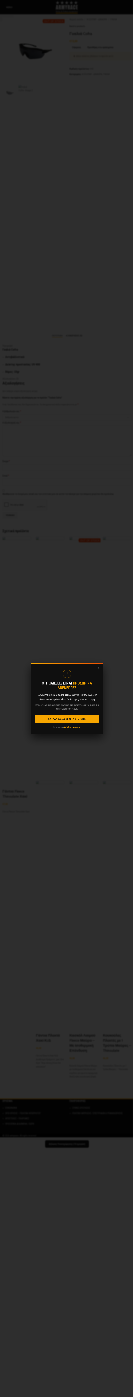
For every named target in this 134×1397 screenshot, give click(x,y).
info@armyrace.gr (72, 727)
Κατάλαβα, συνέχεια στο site (67, 718)
